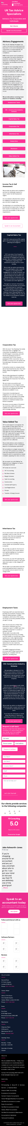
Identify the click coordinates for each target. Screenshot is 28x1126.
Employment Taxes (14, 102)
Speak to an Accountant (14, 30)
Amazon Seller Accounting (8, 1090)
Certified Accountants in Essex (10, 1107)
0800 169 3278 (18, 5)
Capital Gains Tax (14, 119)
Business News (13, 1087)
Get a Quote (14, 911)
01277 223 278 (10, 1018)
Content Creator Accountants (10, 1096)
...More (5, 888)
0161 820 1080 (10, 1033)
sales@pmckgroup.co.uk (11, 1075)
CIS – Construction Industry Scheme (14, 110)
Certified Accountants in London (10, 1101)
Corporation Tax (14, 126)
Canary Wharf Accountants (9, 1109)
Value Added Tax (14, 156)
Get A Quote (14, 26)
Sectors (3, 1087)
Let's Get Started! (10, 793)
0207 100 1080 (10, 986)
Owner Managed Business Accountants (12, 1098)
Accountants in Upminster (8, 1115)
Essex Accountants (7, 1104)
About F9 (14, 1085)
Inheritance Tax (14, 134)
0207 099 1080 (10, 1002)
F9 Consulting (5, 1085)
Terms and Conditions (7, 1118)
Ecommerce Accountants (8, 1093)
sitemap (19, 1124)
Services (22, 1085)
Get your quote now (11, 218)
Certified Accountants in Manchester (12, 1112)
